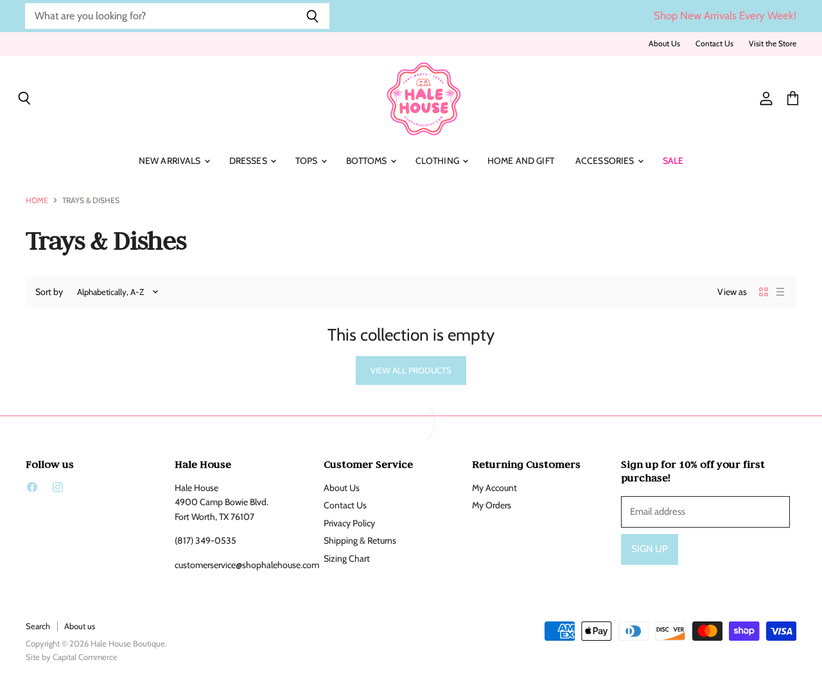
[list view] (780, 291)
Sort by (49, 292)
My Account (494, 488)
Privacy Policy (349, 523)
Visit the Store (772, 43)
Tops (307, 160)
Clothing (438, 160)
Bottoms (367, 160)
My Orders (491, 505)
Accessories (605, 160)
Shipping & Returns (360, 540)
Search (38, 626)
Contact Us (714, 43)
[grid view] (763, 291)
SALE (673, 160)
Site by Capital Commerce (72, 657)
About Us (664, 43)
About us (79, 626)
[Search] (312, 16)
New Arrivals (171, 160)
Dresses (249, 160)
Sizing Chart (347, 558)
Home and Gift (520, 160)
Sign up (649, 549)
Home (37, 200)
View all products (411, 370)
